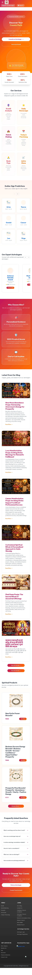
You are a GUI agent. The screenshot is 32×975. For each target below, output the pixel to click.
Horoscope (3, 912)
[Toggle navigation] (2, 2)
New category (4, 946)
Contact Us (19, 908)
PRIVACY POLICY (21, 920)
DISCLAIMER (20, 922)
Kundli (2, 905)
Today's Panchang (5, 914)
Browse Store (15, 806)
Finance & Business (5, 954)
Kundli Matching (4, 908)
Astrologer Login (21, 932)
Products (3, 910)
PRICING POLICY (21, 924)
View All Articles (15, 665)
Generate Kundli (16, 44)
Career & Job (4, 957)
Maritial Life (3, 948)
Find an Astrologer (16, 885)
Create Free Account (16, 890)
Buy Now (23, 718)
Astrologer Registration (22, 934)
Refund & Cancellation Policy (24, 918)
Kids (2, 950)
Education (3, 952)
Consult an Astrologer (15, 39)
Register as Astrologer (8, 5)
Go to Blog (19, 905)
